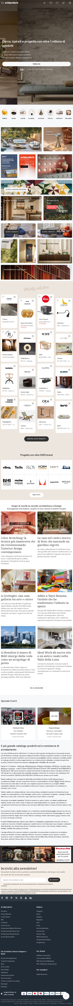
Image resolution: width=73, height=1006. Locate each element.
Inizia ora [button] (36, 64)
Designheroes (40, 942)
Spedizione (4, 972)
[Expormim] (54, 482)
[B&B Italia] (7, 482)
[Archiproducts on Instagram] (7, 898)
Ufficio (56, 766)
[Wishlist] (57, 3)
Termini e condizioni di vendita (10, 981)
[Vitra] (7, 467)
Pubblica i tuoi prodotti (43, 955)
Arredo (22, 766)
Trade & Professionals (8, 961)
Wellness (4, 768)
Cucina (63, 766)
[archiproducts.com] (11, 3)
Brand (38, 914)
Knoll (19, 773)
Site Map (69, 1003)
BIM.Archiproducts (42, 937)
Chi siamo (4, 911)
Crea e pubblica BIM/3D (43, 958)
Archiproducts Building (43, 939)
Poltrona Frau (57, 779)
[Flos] (30, 467)
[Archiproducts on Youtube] (26, 898)
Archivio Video (40, 934)
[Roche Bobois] (19, 482)
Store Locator (5, 967)
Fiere (38, 922)
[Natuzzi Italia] (66, 482)
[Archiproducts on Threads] (21, 898)
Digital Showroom (41, 974)
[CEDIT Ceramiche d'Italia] (54, 467)
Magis (57, 781)
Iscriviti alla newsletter (8, 937)
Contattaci (4, 922)
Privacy (16, 1003)
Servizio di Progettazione (9, 958)
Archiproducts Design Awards (10, 934)
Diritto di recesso (6, 978)
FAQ (2, 920)
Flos (23, 773)
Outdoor (48, 766)
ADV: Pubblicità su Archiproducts (46, 964)
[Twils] (19, 467)
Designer (39, 917)
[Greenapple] (30, 482)
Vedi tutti (36, 495)
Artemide (28, 773)
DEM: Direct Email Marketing (45, 961)
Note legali (4, 984)
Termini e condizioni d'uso (41, 1003)
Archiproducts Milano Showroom (11, 928)
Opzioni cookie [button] (23, 1003)
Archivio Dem (40, 931)
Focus (38, 925)
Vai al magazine (36, 688)
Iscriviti (55, 879)
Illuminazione (31, 766)
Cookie (31, 1003)
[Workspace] (51, 3)
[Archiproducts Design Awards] (27, 166)
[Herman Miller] (42, 482)
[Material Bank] (9, 166)
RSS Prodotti (61, 1003)
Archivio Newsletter (42, 928)
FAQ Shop (4, 987)
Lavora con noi (5, 925)
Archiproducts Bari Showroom (10, 931)
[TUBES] (27, 251)
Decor (69, 766)
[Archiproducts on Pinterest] (11, 898)
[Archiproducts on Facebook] (3, 898)
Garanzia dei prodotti (7, 975)
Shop (2, 964)
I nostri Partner (5, 917)
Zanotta (35, 773)
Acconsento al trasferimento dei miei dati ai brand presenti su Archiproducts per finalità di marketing (27, 885)
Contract (12, 768)
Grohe (57, 815)
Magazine (39, 920)
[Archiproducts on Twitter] (16, 898)
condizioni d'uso (23, 889)
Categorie (39, 911)
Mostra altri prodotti (36, 439)
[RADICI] (9, 251)
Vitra (15, 773)
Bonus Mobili (5, 969)
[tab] (7, 907)
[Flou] (66, 467)
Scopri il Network (6, 914)
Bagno (41, 766)
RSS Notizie (53, 1003)
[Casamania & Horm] (42, 467)
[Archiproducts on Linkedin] (30, 898)
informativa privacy (35, 889)
